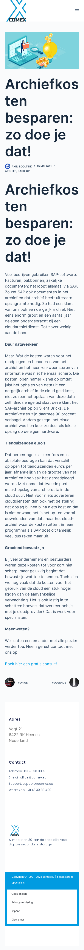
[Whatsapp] (35, 855)
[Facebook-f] (11, 855)
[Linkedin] (27, 855)
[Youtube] (19, 855)
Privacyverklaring (22, 902)
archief (10, 171)
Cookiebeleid (19, 893)
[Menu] (77, 11)
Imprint (15, 911)
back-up (24, 171)
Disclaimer (17, 919)
